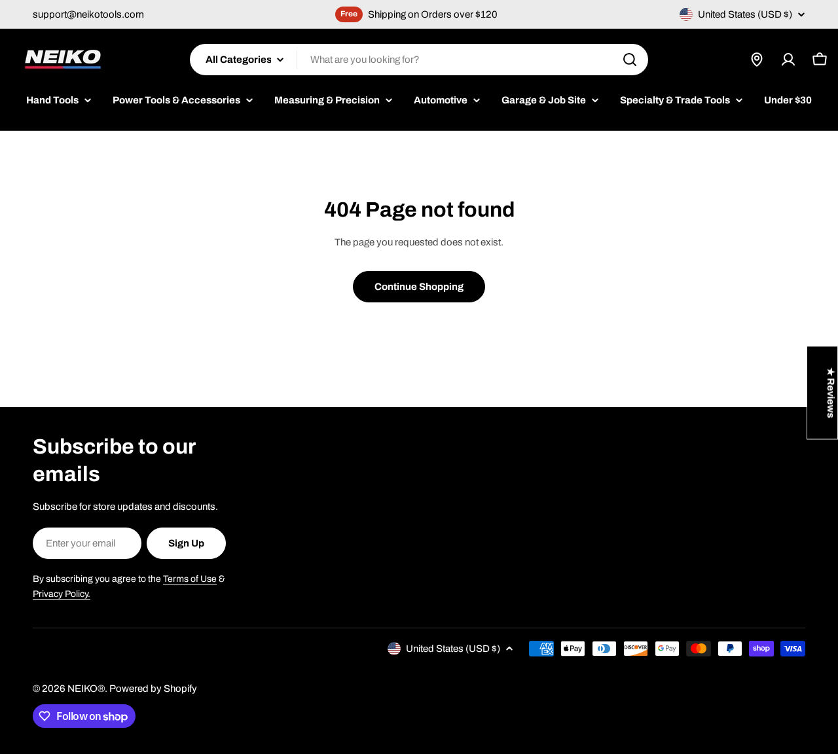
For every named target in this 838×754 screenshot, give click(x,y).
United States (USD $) (745, 14)
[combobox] (419, 59)
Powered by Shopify (153, 688)
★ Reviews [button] (831, 393)
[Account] (788, 59)
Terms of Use (190, 579)
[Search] (630, 59)
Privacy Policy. (61, 594)
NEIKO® (86, 688)
